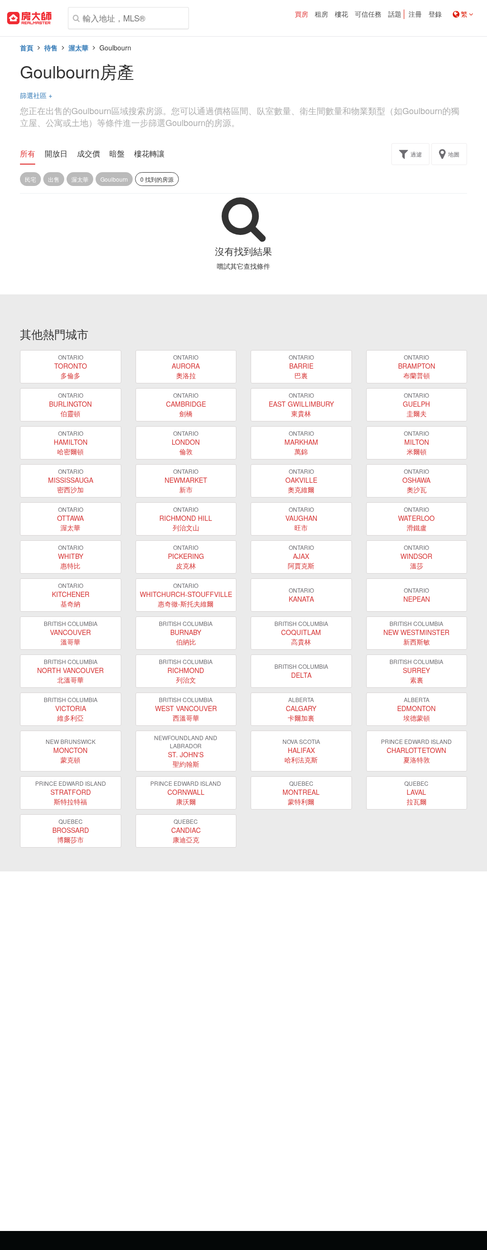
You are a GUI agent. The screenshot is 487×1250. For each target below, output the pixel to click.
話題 (394, 14)
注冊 (415, 14)
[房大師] (29, 18)
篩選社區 (36, 95)
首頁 (26, 47)
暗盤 (117, 153)
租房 (321, 14)
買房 (301, 14)
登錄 (435, 14)
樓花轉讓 (149, 153)
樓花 (341, 14)
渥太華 (78, 47)
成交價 (88, 153)
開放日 (56, 153)
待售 (51, 47)
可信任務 (368, 14)
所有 (27, 153)
